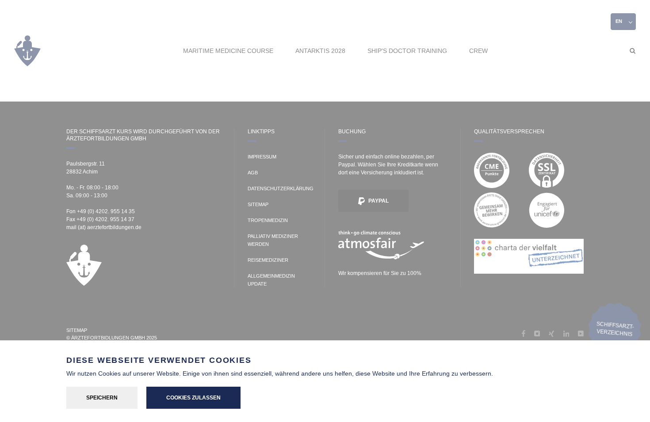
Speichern (102, 398)
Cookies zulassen (193, 398)
